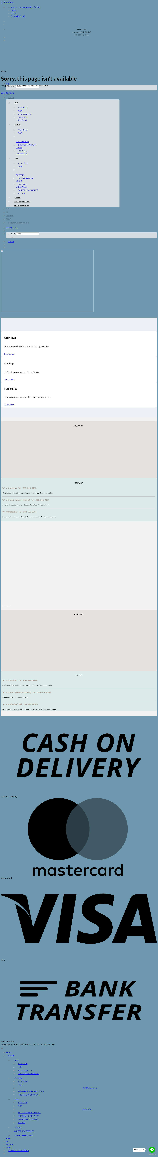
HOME (9, 1052)
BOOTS (21, 193)
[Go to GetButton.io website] (152, 1154)
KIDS (16, 158)
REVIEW (9, 215)
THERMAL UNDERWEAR (21, 119)
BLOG (8, 219)
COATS (21, 107)
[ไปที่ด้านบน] (2, 1048)
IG (7, 212)
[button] (7, 83)
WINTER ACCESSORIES (28, 190)
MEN (16, 103)
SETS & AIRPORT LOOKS (29, 1112)
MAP (8, 208)
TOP (20, 111)
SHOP (11, 97)
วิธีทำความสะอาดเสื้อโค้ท (18, 222)
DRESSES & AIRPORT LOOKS (31, 1091)
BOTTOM (22, 114)
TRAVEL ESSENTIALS (21, 206)
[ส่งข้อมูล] (12, 89)
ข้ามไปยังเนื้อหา (7, 2)
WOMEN (17, 125)
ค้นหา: (13, 233)
